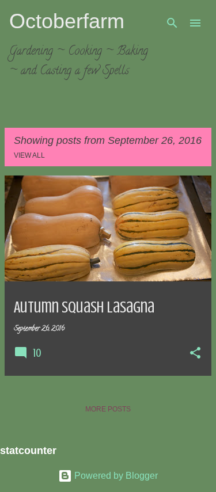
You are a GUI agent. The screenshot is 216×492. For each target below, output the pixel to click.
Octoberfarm (66, 21)
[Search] (172, 23)
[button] (195, 354)
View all (29, 155)
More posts (108, 409)
